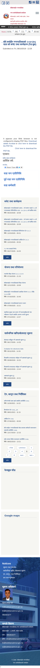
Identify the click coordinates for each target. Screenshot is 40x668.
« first (11, 448)
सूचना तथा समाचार (9, 567)
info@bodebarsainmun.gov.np (17, 639)
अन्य (7, 257)
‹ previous (21, 448)
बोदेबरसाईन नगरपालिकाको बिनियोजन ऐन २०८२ (17, 231)
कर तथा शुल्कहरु (9, 578)
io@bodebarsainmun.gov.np (12, 607)
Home (4, 32)
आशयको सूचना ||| (9, 376)
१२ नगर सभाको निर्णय (10, 249)
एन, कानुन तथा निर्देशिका (11, 574)
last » (31, 455)
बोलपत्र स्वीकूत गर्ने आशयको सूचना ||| (15, 340)
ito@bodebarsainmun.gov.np (12, 611)
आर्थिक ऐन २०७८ (9, 419)
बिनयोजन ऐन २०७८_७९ (11, 410)
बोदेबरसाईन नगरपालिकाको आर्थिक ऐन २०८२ (16, 240)
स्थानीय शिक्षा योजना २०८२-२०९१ (14, 274)
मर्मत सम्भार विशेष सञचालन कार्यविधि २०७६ (16, 439)
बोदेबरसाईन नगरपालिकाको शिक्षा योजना (15, 283)
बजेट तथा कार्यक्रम (9, 158)
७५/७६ (5, 165)
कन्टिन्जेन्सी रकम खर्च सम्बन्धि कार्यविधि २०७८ (16, 401)
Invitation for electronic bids (13, 349)
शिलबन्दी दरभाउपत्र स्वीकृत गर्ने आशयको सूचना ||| (18, 367)
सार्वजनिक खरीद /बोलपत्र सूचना (14, 571)
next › (22, 455)
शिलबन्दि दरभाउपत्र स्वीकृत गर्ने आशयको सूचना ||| (18, 358)
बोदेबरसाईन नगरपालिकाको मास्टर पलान (15, 303)
